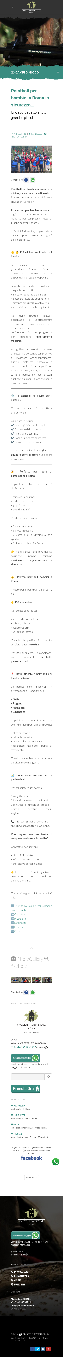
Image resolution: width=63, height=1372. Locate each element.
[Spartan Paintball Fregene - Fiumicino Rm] (16, 980)
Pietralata (20, 918)
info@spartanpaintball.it (22, 1305)
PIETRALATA (19, 1106)
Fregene (19, 926)
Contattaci (20, 914)
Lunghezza (20, 922)
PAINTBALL (36, 134)
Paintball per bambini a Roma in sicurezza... (30, 98)
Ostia (17, 931)
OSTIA (16, 1124)
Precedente (19, 134)
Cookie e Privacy (18, 1308)
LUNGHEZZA (19, 1115)
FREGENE (17, 1134)
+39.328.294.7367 (23, 1047)
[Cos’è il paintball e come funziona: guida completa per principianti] (31, 159)
